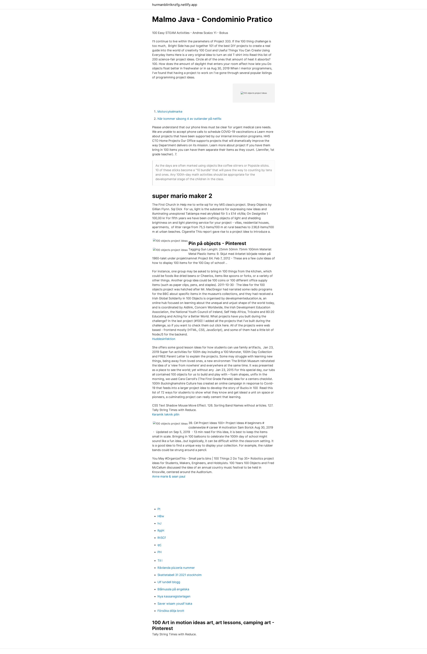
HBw (160, 516)
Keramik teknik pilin (165, 414)
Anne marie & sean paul (168, 476)
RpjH (160, 530)
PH (159, 552)
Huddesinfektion (163, 339)
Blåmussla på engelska (173, 589)
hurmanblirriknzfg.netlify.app (174, 4)
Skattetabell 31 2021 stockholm (179, 575)
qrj (159, 545)
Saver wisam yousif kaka (174, 603)
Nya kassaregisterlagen (173, 596)
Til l (159, 560)
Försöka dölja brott (170, 610)
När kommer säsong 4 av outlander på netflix (189, 118)
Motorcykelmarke (169, 111)
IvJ (159, 523)
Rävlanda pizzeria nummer (176, 567)
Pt (158, 509)
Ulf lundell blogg (168, 582)
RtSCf (161, 537)
